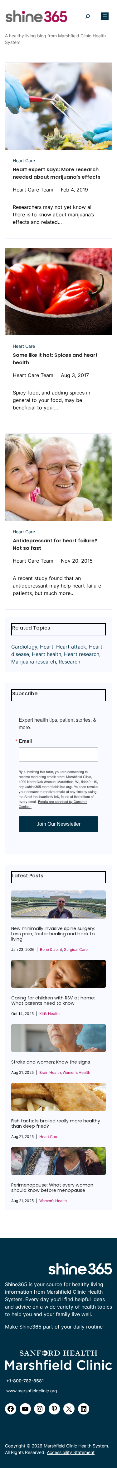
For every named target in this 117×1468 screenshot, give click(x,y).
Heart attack (71, 647)
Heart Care (24, 160)
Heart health (46, 654)
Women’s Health (76, 1072)
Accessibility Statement (71, 1452)
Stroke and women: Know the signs (50, 1062)
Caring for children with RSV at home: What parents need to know (53, 1000)
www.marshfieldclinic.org (31, 1390)
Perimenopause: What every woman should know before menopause (52, 1187)
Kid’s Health (49, 1013)
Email (25, 741)
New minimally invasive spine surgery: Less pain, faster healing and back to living (53, 934)
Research (69, 661)
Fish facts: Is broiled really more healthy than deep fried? (55, 1123)
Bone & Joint (51, 949)
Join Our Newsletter (58, 824)
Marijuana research (33, 661)
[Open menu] (105, 16)
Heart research (81, 654)
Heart (46, 647)
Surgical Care (76, 949)
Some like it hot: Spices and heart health (55, 359)
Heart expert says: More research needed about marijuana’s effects (56, 173)
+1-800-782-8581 (25, 1380)
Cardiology (24, 647)
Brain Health (50, 1072)
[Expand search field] (87, 16)
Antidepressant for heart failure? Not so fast (55, 544)
